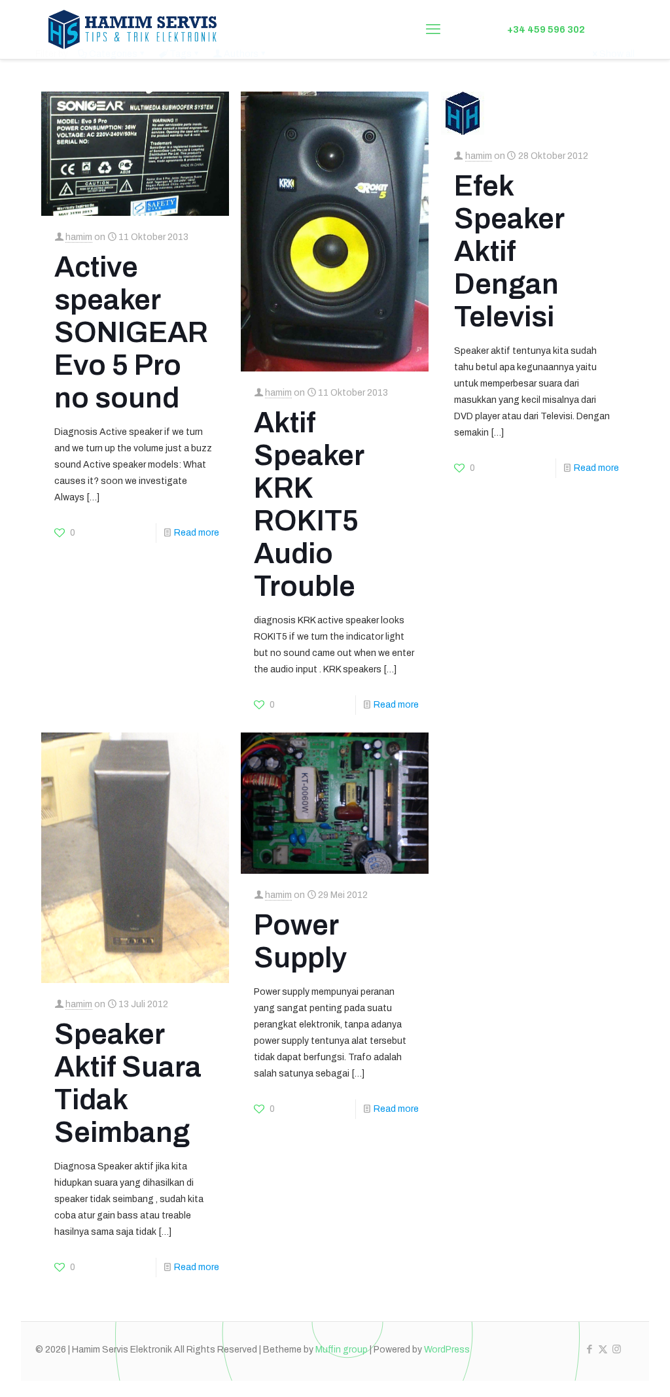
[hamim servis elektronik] (132, 29)
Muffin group (341, 1349)
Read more (196, 533)
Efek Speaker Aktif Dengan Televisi (509, 251)
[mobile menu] (433, 29)
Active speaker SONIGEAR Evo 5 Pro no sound (131, 332)
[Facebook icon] (589, 1349)
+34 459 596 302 (546, 29)
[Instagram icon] (617, 1349)
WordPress (447, 1349)
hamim (78, 237)
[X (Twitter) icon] (603, 1349)
